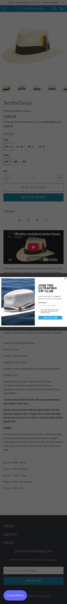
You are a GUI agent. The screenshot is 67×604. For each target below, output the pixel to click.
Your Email (42, 302)
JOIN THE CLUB (50, 318)
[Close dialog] (65, 278)
